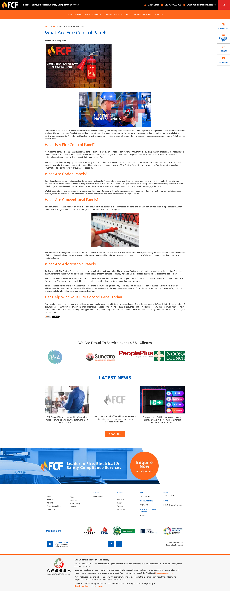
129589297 (145, 496)
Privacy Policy (75, 503)
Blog (55, 26)
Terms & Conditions (54, 506)
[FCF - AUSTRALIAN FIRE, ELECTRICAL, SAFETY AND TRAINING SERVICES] (10, 5)
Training (120, 506)
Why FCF (50, 503)
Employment (98, 496)
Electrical (120, 500)
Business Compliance (94, 14)
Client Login (153, 5)
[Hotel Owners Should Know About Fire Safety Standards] (115, 399)
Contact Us (158, 14)
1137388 (144, 505)
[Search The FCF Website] (224, 5)
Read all (115, 434)
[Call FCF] (115, 466)
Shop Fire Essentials (142, 14)
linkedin (119, 544)
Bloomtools (179, 545)
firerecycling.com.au (164, 573)
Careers (108, 14)
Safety (119, 503)
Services (78, 14)
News (72, 497)
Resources (121, 509)
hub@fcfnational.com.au (201, 5)
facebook (111, 544)
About (128, 14)
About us (50, 500)
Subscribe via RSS (48, 317)
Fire (118, 496)
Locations (118, 14)
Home (70, 14)
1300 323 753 (173, 5)
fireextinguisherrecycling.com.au (88, 586)
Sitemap (73, 507)
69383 (143, 515)
